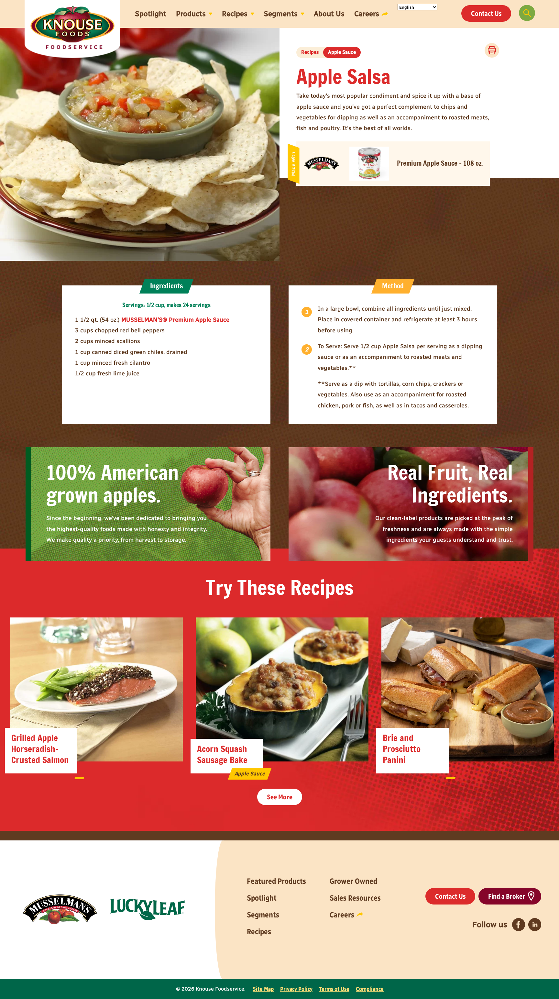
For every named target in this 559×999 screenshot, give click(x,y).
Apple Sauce (342, 52)
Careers (366, 13)
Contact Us (486, 13)
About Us (329, 13)
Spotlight (150, 13)
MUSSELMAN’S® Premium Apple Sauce (175, 319)
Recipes (234, 13)
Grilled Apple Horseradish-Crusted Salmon (40, 749)
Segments (281, 13)
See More (279, 797)
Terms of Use (334, 989)
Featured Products (276, 881)
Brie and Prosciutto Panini (402, 749)
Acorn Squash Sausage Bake (222, 755)
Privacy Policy (296, 989)
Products (191, 13)
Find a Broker (506, 896)
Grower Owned (353, 881)
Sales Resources (355, 898)
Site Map (263, 989)
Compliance (370, 989)
